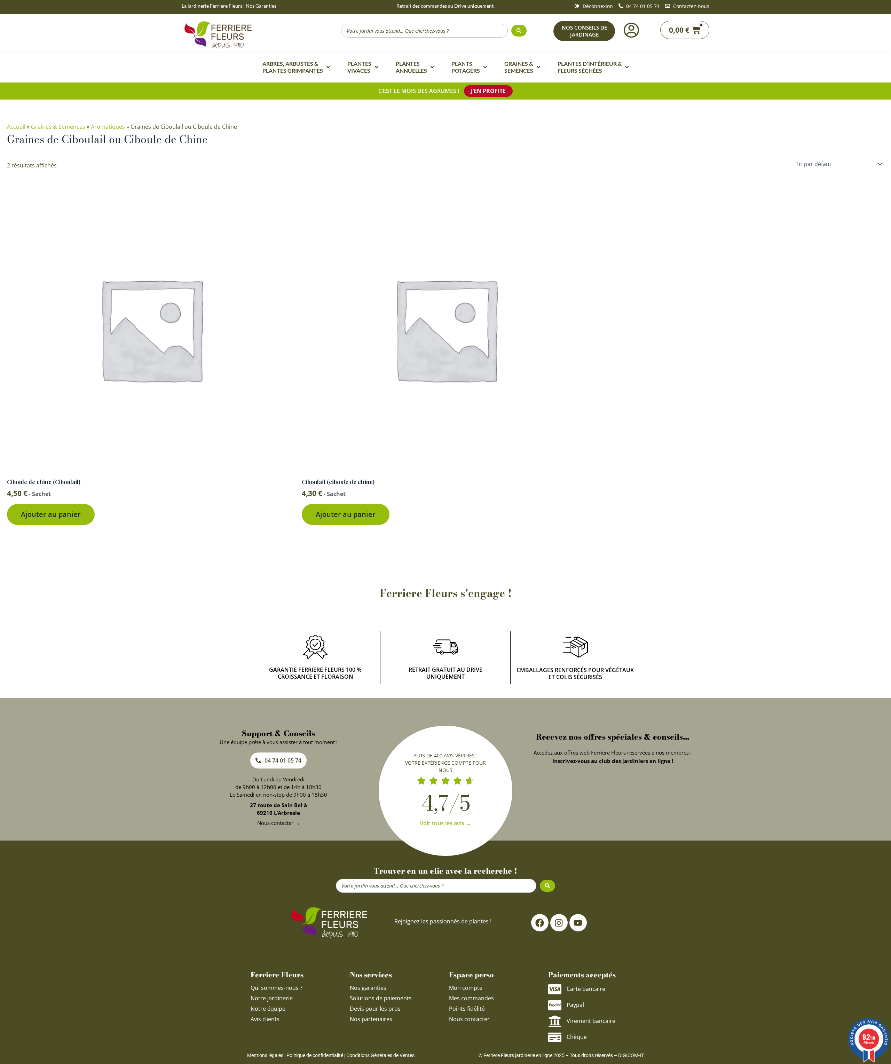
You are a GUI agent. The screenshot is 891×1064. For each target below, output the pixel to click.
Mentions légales (265, 1055)
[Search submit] (519, 31)
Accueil (16, 127)
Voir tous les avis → (445, 823)
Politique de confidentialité (314, 1055)
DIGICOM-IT (631, 1055)
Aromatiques (108, 127)
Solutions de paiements (381, 998)
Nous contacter (469, 1019)
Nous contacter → (278, 822)
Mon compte (465, 988)
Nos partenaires (371, 1019)
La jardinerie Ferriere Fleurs (212, 6)
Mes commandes (471, 998)
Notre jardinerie (272, 998)
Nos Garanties (261, 6)
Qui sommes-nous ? (277, 988)
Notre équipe (268, 1008)
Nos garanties (368, 988)
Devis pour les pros (375, 1008)
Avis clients (265, 1019)
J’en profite (488, 91)
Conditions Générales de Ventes (380, 1055)
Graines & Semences (58, 127)
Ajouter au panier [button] (51, 514)
